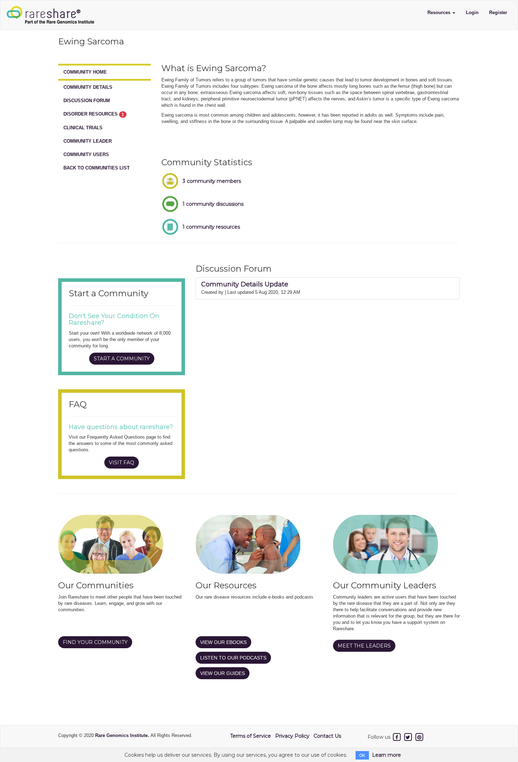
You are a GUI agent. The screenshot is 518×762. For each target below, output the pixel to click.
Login (472, 12)
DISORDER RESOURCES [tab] (93, 114)
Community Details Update (244, 284)
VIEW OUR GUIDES (222, 673)
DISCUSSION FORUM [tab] (86, 100)
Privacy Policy (292, 736)
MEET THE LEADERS (364, 646)
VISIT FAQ (121, 462)
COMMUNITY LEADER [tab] (87, 141)
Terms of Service (250, 736)
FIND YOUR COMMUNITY (95, 642)
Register (498, 12)
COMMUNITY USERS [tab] (86, 154)
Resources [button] (439, 12)
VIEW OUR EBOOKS (223, 642)
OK (362, 755)
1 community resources (211, 227)
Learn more (386, 755)
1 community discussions (213, 204)
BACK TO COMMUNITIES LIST (96, 168)
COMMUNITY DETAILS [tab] (87, 87)
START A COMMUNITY (122, 358)
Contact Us (327, 736)
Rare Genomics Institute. (122, 735)
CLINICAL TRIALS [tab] (83, 127)
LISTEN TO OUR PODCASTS (233, 658)
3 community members (212, 181)
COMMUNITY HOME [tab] (85, 72)
